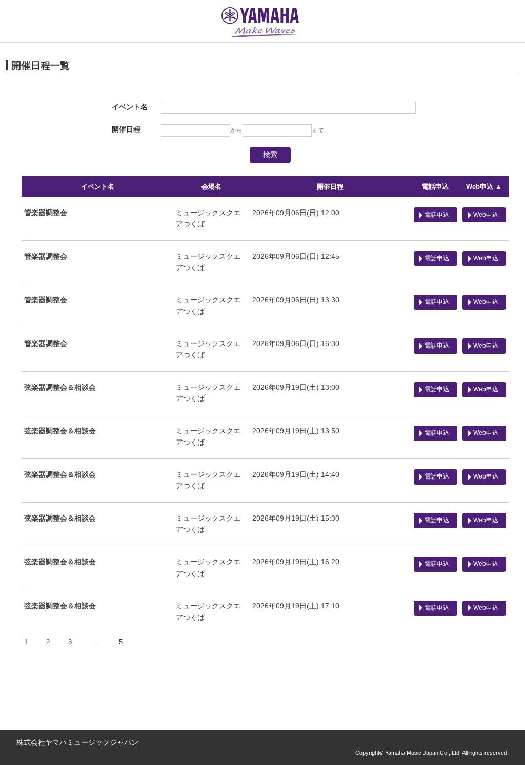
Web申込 (485, 214)
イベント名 (97, 186)
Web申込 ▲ (484, 186)
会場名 (211, 186)
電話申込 (435, 186)
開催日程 (330, 186)
